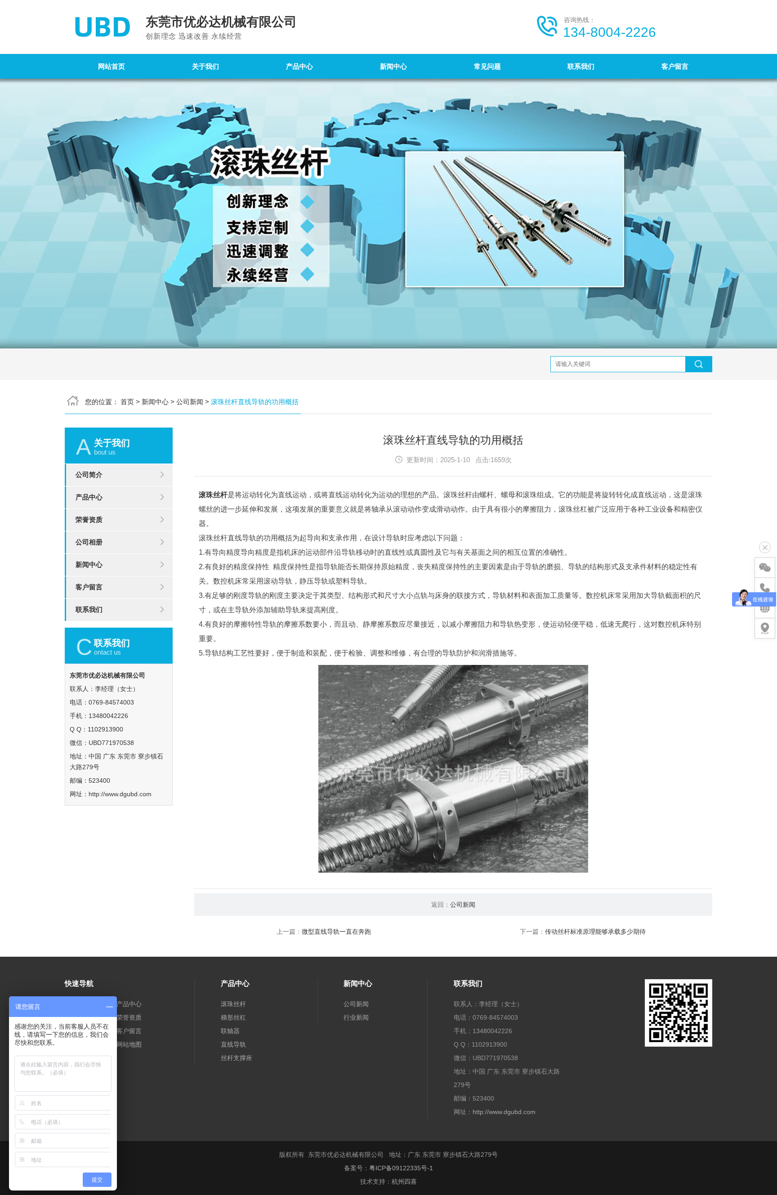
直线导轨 (233, 1044)
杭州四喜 (404, 1181)
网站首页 (111, 66)
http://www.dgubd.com (120, 794)
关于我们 (205, 66)
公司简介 (89, 474)
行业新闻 (356, 1017)
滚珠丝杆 (213, 495)
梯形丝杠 (233, 1017)
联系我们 (580, 66)
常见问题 (487, 66)
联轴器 (230, 1030)
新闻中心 (393, 66)
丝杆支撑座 (236, 1057)
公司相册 (89, 542)
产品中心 (299, 66)
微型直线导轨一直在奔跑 (336, 931)
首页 (127, 402)
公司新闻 (189, 402)
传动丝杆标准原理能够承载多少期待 (595, 931)
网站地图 (129, 1044)
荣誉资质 (89, 519)
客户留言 (674, 66)
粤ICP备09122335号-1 (401, 1168)
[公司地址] (765, 628)
